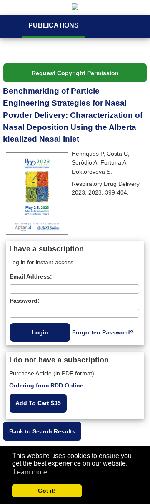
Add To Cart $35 (38, 403)
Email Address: (31, 276)
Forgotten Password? (103, 332)
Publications (53, 25)
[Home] (75, 7)
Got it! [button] (47, 490)
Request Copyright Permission (75, 73)
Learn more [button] (30, 472)
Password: (25, 300)
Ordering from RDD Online (46, 385)
